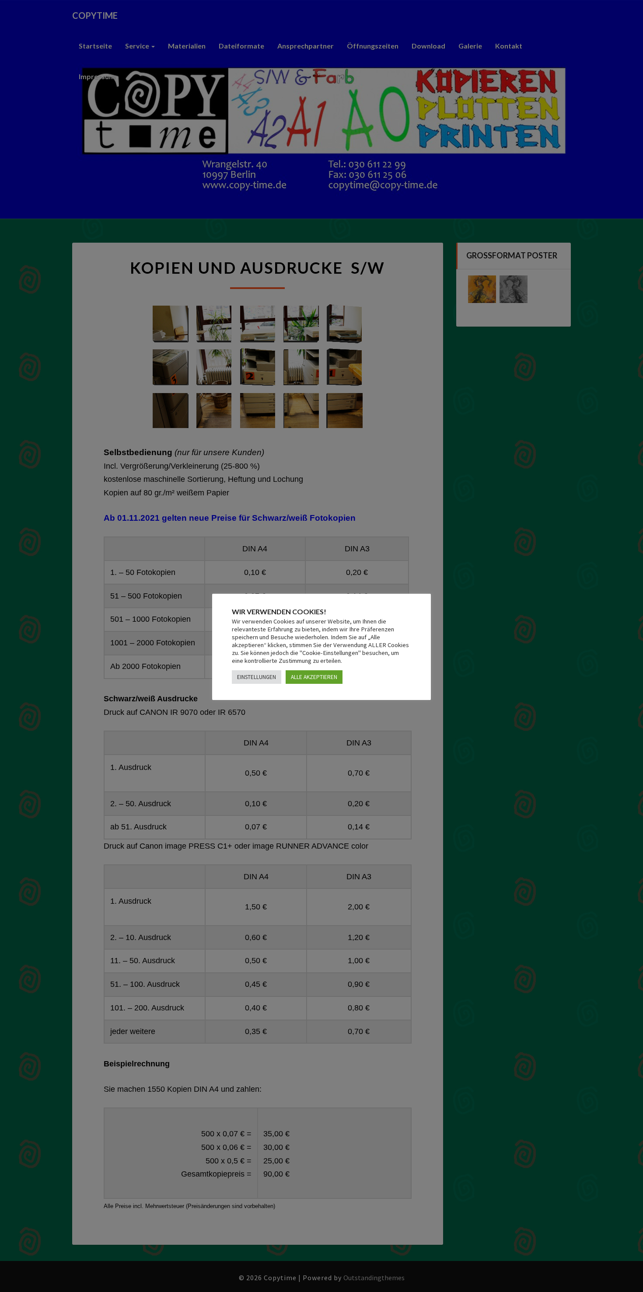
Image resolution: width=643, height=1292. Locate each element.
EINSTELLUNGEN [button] (256, 677)
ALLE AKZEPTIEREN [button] (314, 677)
